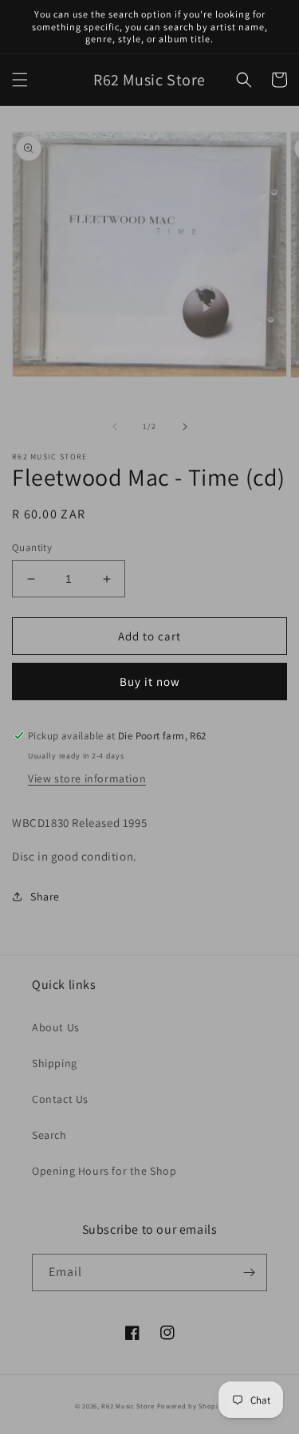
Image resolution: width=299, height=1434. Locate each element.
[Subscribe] (248, 1272)
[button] (19, 79)
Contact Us (60, 1099)
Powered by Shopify (191, 1405)
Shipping (54, 1063)
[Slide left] (114, 426)
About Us (56, 1027)
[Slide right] (185, 426)
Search (49, 1135)
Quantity (32, 547)
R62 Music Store (128, 1405)
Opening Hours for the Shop (104, 1171)
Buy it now (150, 681)
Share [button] (45, 896)
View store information (87, 778)
